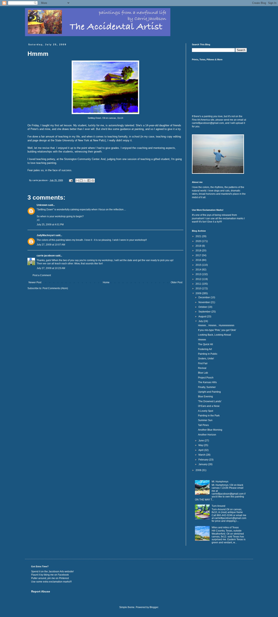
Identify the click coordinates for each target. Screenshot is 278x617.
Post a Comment (42, 275)
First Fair (203, 363)
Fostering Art (205, 349)
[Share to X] (85, 180)
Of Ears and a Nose (209, 406)
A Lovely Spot (205, 411)
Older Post (176, 282)
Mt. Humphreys (220, 481)
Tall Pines (203, 425)
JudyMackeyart (46, 235)
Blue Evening (205, 396)
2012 (199, 279)
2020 (199, 241)
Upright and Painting (209, 391)
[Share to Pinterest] (93, 180)
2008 (199, 470)
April (201, 450)
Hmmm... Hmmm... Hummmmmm (216, 325)
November (204, 302)
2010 (199, 288)
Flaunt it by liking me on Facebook (50, 574)
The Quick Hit (205, 344)
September (204, 311)
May (201, 445)
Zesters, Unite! (206, 358)
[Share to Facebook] (89, 180)
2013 (199, 274)
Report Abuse (40, 591)
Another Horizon (207, 434)
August (202, 316)
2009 (199, 293)
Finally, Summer (207, 387)
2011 (199, 283)
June (201, 440)
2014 (199, 269)
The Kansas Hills (207, 382)
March (202, 454)
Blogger (154, 607)
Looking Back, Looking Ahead (214, 334)
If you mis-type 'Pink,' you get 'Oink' (217, 330)
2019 (199, 245)
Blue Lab (203, 372)
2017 (199, 255)
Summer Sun (205, 420)
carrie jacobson (46, 255)
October (203, 307)
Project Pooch (205, 377)
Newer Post (34, 282)
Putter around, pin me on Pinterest (50, 578)
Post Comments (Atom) (55, 288)
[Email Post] (70, 180)
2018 (199, 250)
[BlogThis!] (81, 180)
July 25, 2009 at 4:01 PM (50, 224)
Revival (202, 368)
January (203, 464)
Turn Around (218, 506)
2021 (199, 236)
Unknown (42, 205)
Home (106, 282)
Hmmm (202, 339)
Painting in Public (207, 353)
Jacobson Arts (56, 571)
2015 (199, 265)
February (203, 459)
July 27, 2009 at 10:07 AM (51, 244)
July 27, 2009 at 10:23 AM (51, 268)
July (201, 321)
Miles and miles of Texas (225, 527)
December (204, 297)
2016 (199, 260)
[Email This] (77, 180)
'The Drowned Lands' (209, 401)
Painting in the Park (209, 415)
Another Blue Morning (210, 429)
